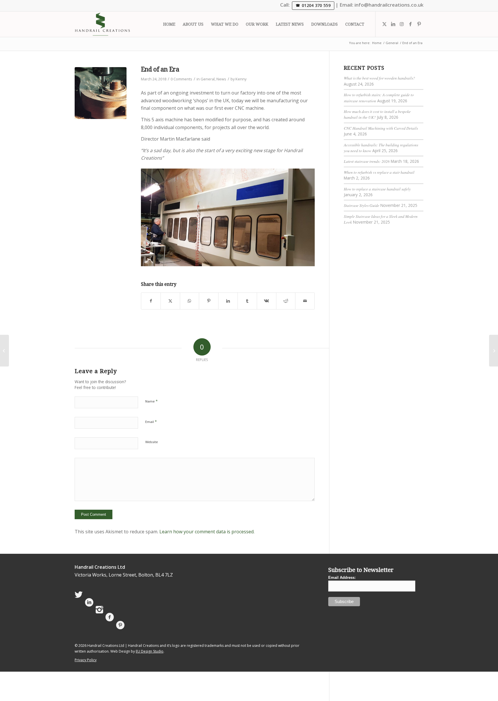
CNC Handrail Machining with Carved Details (381, 128)
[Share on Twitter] (170, 301)
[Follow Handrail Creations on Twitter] (79, 594)
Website (151, 442)
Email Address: (342, 577)
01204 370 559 (316, 5)
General (208, 79)
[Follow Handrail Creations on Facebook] (109, 617)
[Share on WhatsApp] (189, 301)
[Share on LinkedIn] (227, 301)
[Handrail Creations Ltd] (102, 24)
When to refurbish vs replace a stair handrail (379, 172)
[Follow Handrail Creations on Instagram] (99, 609)
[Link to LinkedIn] (393, 24)
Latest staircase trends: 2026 (367, 161)
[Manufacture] (101, 93)
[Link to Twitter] (384, 24)
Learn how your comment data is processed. (206, 531)
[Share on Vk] (266, 301)
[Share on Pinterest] (208, 301)
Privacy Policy (86, 659)
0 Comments (181, 79)
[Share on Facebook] (151, 301)
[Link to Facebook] (410, 24)
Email (151, 421)
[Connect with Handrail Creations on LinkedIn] (89, 602)
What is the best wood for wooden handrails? (379, 78)
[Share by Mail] (304, 301)
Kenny (240, 79)
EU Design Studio (149, 651)
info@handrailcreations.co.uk (388, 4)
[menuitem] (169, 24)
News (221, 79)
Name (151, 401)
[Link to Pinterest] (419, 24)
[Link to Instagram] (401, 24)
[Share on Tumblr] (247, 301)
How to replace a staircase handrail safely (377, 189)
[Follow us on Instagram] (4, 350)
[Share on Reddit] (285, 301)
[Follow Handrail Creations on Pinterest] (120, 625)
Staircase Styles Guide (361, 205)
